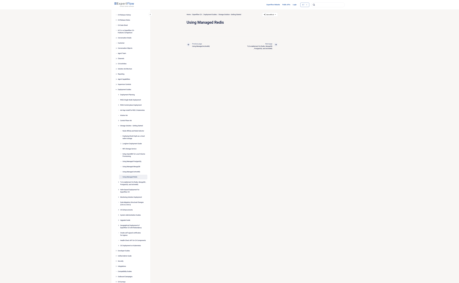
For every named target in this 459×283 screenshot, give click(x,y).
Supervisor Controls (124, 84)
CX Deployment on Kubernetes (130, 245)
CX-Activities (122, 64)
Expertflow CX (197, 14)
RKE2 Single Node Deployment (130, 100)
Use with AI (270, 15)
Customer (121, 43)
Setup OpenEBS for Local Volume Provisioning (134, 155)
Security (120, 261)
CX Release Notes (124, 20)
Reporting (121, 74)
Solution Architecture (125, 69)
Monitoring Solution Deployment (131, 197)
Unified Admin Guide (125, 256)
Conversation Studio (124, 38)
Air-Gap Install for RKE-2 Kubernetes (132, 110)
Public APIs (286, 5)
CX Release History (124, 15)
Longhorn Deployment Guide (132, 144)
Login (295, 5)
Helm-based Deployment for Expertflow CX (129, 191)
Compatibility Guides (125, 271)
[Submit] (314, 5)
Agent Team (122, 53)
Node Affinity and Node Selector (133, 131)
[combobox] (328, 5)
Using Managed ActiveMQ (131, 172)
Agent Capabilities (124, 79)
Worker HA (124, 115)
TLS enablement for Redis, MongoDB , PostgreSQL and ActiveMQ (133, 183)
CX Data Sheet (123, 25)
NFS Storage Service (129, 149)
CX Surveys (122, 282)
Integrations (122, 266)
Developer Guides (124, 251)
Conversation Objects (125, 48)
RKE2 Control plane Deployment (131, 105)
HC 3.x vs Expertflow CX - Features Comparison (126, 31)
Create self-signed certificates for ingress (130, 234)
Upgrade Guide (125, 220)
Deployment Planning (127, 95)
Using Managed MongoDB (131, 166)
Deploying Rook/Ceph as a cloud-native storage (134, 137)
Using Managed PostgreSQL (132, 161)
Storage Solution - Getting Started (131, 126)
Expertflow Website (273, 5)
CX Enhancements (126, 210)
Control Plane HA (126, 120)
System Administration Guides (130, 215)
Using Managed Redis (130, 177)
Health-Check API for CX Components (133, 240)
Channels (121, 58)
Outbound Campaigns (125, 276)
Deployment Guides (124, 89)
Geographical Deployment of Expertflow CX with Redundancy (131, 226)
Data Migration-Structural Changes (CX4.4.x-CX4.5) (132, 203)
